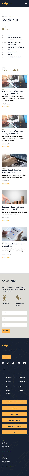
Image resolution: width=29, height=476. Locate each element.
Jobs (7, 386)
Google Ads (4, 89)
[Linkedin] (19, 363)
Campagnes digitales (14, 37)
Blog (20, 386)
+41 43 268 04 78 (5, 463)
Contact (21, 391)
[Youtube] (24, 363)
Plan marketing (12, 44)
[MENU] (25, 3)
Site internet (12, 52)
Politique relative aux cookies (9, 350)
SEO (9, 49)
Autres (10, 54)
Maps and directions (6, 450)
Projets (9, 382)
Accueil (9, 377)
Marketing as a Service (15, 40)
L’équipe (22, 382)
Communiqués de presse (15, 57)
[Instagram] (8, 363)
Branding (10, 35)
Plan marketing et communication (14, 402)
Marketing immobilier (14, 42)
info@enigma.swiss (6, 446)
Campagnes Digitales (14, 420)
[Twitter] (13, 363)
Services (22, 377)
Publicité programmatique (16, 47)
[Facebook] (3, 363)
